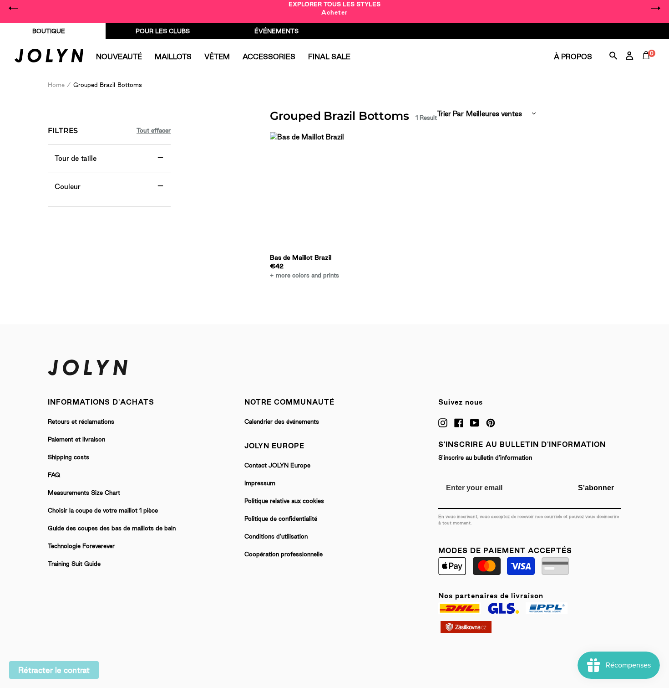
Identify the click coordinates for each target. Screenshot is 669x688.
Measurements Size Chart (84, 492)
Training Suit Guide (74, 563)
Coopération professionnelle (283, 554)
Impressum (259, 483)
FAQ (54, 475)
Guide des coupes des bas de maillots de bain (112, 528)
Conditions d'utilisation (276, 536)
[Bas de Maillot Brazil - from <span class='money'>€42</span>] (310, 192)
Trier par (450, 114)
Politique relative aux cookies (284, 501)
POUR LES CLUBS (163, 31)
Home (56, 85)
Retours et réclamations (81, 421)
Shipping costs (68, 457)
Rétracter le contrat (54, 670)
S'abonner (596, 488)
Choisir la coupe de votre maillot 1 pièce (103, 510)
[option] (334, 8)
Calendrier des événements (281, 421)
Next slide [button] (655, 8)
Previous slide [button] (13, 8)
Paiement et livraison (76, 439)
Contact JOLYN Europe (277, 465)
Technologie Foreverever (81, 546)
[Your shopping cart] (648, 65)
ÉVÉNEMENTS (276, 31)
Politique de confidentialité (280, 518)
